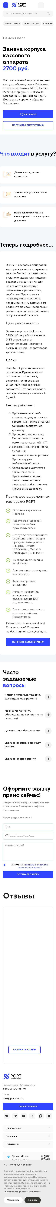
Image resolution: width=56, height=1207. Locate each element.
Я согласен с (29, 866)
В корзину (29, 114)
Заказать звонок (28, 1106)
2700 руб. (16, 69)
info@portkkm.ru (13, 1098)
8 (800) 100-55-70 (14, 1089)
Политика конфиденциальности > (22, 1192)
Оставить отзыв (24, 1050)
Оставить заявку (28, 874)
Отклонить (13, 1200)
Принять (32, 1200)
